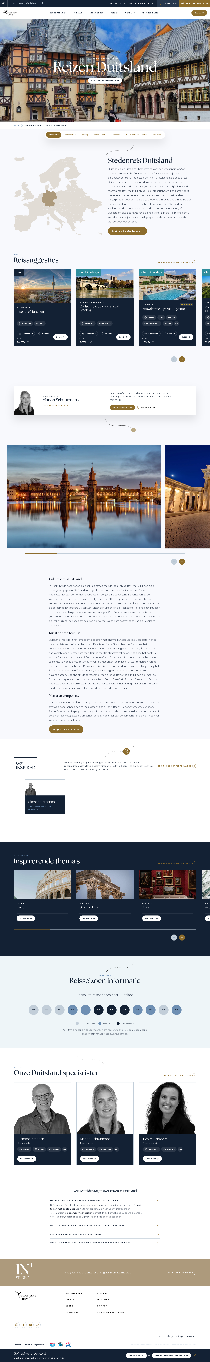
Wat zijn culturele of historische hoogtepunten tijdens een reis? (90, 1243)
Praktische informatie (136, 135)
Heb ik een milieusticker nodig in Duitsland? (76, 1234)
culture (43, 3)
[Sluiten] (194, 1355)
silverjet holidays (27, 3)
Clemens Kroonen (41, 802)
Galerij (85, 135)
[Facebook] (24, 1325)
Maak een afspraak (24, 1358)
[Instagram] (17, 1325)
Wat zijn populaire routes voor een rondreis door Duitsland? (87, 1226)
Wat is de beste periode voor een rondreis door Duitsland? (85, 1200)
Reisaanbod (70, 135)
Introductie (53, 135)
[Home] (4, 3)
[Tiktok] (38, 1325)
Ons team (157, 135)
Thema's (116, 135)
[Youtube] (31, 1325)
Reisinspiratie (100, 135)
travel (12, 3)
